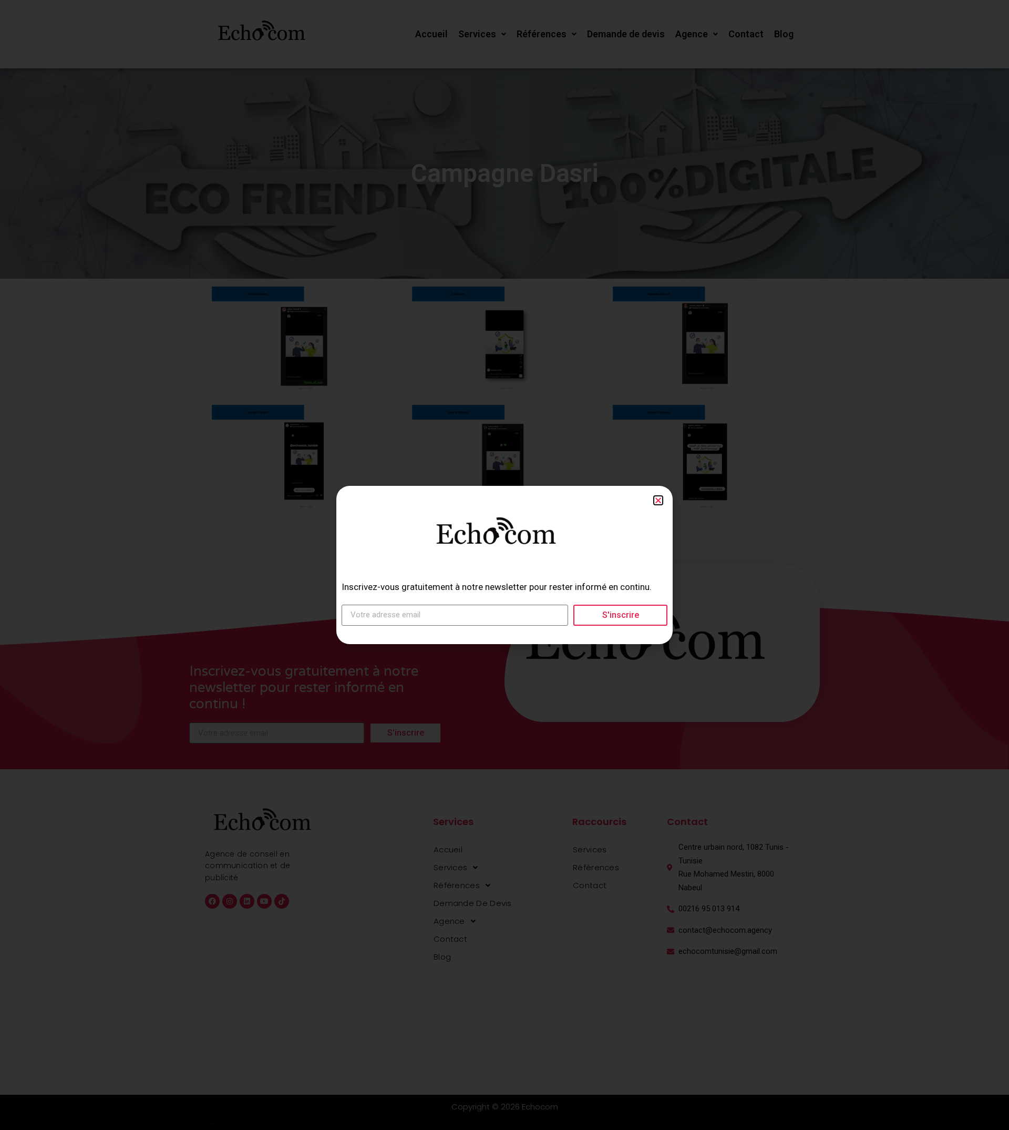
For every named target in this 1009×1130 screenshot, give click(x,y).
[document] (504, 565)
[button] (658, 500)
